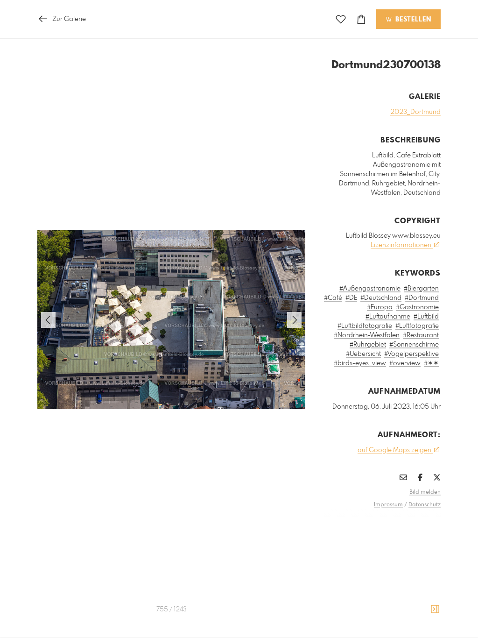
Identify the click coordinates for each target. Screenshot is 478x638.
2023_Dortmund (415, 112)
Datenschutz (424, 505)
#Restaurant (421, 335)
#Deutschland (380, 298)
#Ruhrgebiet (368, 344)
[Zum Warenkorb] (361, 19)
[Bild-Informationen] (435, 609)
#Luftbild (426, 316)
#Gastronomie (417, 307)
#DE (351, 298)
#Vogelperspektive (411, 354)
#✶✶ (431, 363)
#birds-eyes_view (360, 363)
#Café (333, 298)
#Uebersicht (363, 354)
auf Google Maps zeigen (395, 450)
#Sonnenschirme (414, 344)
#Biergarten (421, 288)
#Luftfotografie (417, 326)
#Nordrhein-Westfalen (367, 335)
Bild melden (425, 492)
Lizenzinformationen (402, 245)
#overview (405, 363)
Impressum (388, 505)
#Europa (380, 307)
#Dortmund (422, 298)
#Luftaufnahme (388, 316)
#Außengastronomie (370, 288)
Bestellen (412, 19)
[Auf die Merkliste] (340, 19)
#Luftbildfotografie (364, 326)
